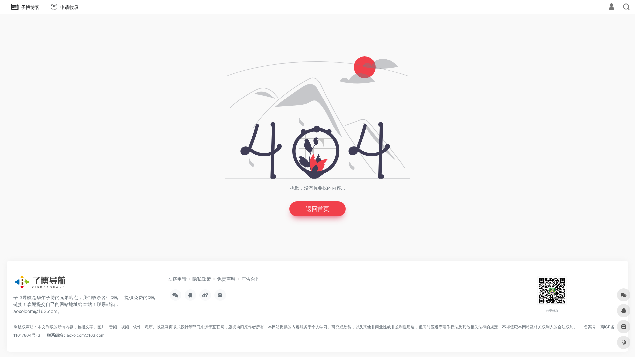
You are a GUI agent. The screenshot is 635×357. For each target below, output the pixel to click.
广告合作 (250, 279)
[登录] (611, 7)
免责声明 (226, 279)
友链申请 (177, 279)
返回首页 (317, 208)
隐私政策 (201, 279)
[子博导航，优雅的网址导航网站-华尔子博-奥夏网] (39, 284)
